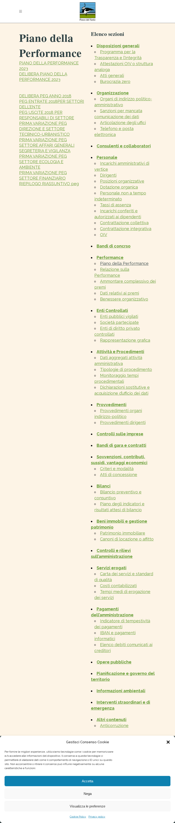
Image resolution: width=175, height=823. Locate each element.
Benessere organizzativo (124, 299)
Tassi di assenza (115, 204)
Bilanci (104, 486)
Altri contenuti (111, 719)
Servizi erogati (111, 567)
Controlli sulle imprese (120, 433)
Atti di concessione (118, 474)
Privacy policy (96, 816)
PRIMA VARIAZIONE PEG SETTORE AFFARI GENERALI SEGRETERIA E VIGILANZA (47, 145)
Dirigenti (108, 175)
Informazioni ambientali (121, 690)
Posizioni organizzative (122, 181)
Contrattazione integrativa (125, 228)
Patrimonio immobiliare (122, 533)
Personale (107, 157)
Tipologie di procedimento (126, 369)
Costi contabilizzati (118, 585)
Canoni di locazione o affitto (127, 539)
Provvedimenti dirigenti (123, 422)
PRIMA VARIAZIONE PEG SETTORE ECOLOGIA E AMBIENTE (43, 162)
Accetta (87, 781)
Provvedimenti (111, 404)
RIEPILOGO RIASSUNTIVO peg (49, 183)
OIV (103, 234)
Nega (88, 794)
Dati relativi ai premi (119, 293)
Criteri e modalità (117, 468)
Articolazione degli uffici (123, 122)
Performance (110, 257)
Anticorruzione (114, 725)
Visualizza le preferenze (87, 806)
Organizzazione (113, 93)
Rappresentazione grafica (125, 340)
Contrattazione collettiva (124, 222)
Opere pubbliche (114, 662)
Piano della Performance (124, 263)
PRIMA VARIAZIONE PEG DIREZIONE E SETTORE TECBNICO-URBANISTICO (44, 129)
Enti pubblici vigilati (119, 316)
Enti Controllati (112, 310)
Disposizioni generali (118, 45)
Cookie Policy (78, 816)
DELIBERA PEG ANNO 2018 (45, 95)
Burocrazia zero (115, 81)
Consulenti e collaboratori (124, 146)
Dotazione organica (119, 187)
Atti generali (112, 75)
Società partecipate (119, 322)
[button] (168, 742)
